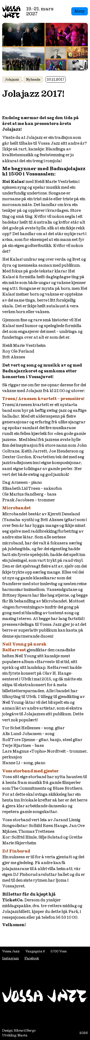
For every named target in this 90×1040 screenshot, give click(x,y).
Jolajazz (12, 79)
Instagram (10, 958)
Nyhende (33, 79)
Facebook (31, 958)
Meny (79, 11)
